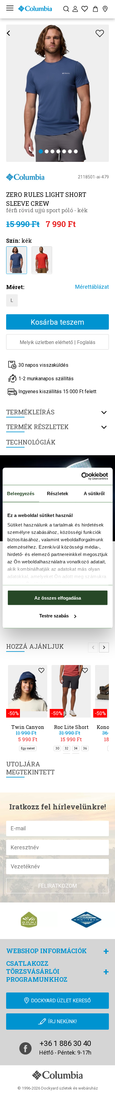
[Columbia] (35, 8)
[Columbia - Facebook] (25, 1048)
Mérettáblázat (92, 287)
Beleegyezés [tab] (20, 493)
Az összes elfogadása (57, 597)
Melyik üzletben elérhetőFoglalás (57, 342)
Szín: (13, 240)
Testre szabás (54, 615)
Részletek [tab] (57, 493)
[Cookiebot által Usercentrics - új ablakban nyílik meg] (82, 476)
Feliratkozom (57, 886)
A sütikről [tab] (94, 493)
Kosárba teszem (57, 322)
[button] (41, 152)
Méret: (15, 287)
